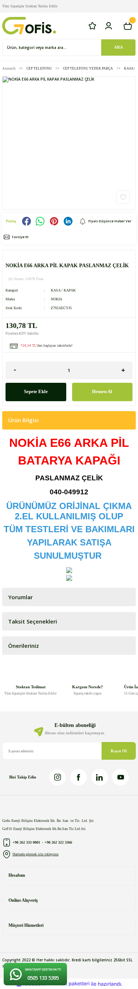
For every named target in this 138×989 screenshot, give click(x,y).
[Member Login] (108, 25)
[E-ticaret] (68, 983)
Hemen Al (102, 391)
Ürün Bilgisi (23, 420)
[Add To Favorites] (123, 197)
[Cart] (127, 25)
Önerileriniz (23, 645)
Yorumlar (20, 597)
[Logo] (29, 26)
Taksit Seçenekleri (32, 621)
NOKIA (56, 299)
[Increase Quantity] (123, 370)
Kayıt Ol (119, 751)
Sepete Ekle (36, 391)
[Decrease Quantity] (15, 370)
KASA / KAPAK (63, 290)
